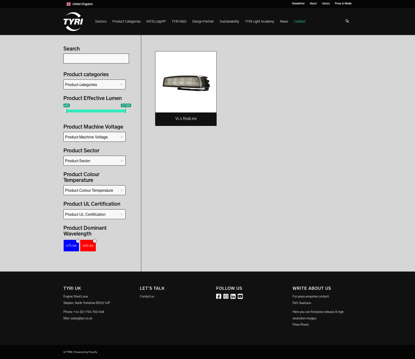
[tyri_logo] (73, 21)
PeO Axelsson (302, 303)
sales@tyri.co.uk (81, 318)
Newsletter (298, 3)
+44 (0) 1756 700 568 (88, 312)
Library (326, 3)
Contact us (147, 296)
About (313, 3)
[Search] (347, 21)
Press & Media (343, 3)
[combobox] (207, 4)
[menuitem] (298, 3)
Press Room (301, 324)
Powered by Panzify (85, 352)
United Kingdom (83, 4)
